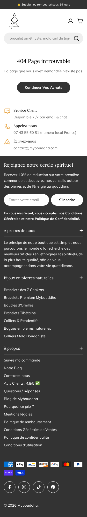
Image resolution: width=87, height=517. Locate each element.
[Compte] (70, 21)
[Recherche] (76, 38)
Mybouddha (27, 505)
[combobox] (43, 38)
